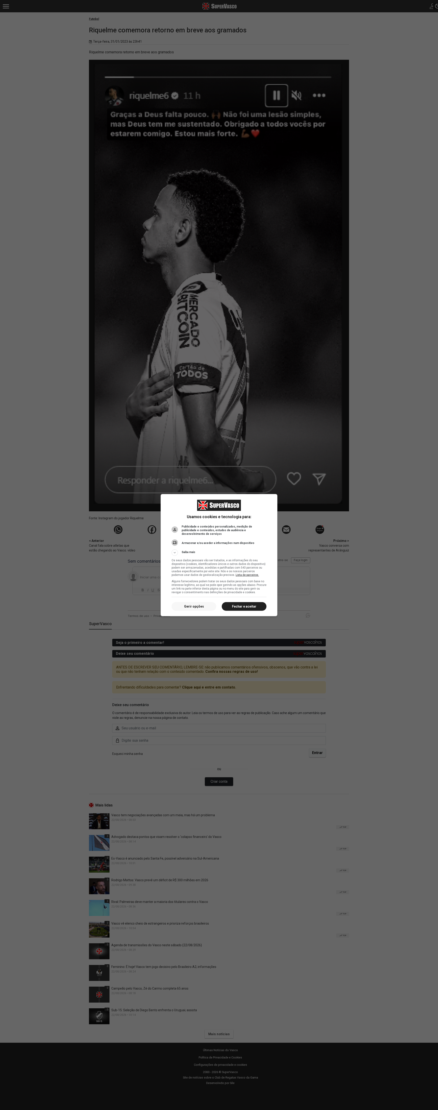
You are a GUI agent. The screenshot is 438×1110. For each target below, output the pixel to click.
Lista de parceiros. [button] (247, 575)
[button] (219, 552)
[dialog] (219, 555)
